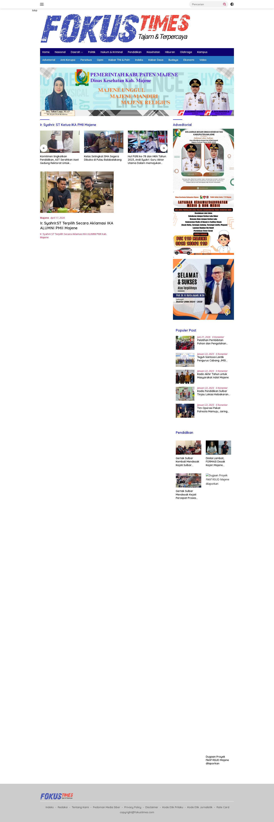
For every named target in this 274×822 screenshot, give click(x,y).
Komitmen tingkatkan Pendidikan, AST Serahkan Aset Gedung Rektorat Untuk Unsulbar (59, 160)
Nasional (60, 52)
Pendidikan (134, 52)
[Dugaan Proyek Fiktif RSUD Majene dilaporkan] (218, 613)
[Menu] (42, 4)
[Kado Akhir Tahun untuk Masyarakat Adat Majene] (185, 377)
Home (46, 52)
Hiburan (170, 52)
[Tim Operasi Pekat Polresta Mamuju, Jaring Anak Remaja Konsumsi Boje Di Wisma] (185, 411)
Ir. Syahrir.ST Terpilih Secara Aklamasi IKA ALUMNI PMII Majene (76, 225)
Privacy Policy (132, 807)
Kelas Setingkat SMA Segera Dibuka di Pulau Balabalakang (103, 158)
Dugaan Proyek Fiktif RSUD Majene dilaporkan (217, 760)
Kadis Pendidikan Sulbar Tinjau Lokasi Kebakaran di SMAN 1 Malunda (212, 392)
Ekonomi (188, 60)
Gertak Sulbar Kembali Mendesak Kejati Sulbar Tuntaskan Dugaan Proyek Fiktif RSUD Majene (187, 462)
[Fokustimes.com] (116, 28)
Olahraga (186, 52)
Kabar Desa (155, 60)
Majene (44, 217)
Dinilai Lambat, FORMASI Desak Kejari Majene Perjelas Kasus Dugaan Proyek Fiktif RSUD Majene (217, 462)
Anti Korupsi (67, 60)
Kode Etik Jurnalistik (199, 807)
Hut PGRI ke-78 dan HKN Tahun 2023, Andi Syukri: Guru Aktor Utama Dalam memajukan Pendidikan (147, 160)
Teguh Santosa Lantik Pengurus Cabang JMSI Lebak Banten (211, 358)
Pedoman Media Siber (106, 807)
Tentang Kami (80, 807)
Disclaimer (151, 807)
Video (203, 60)
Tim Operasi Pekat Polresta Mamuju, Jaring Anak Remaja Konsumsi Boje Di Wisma (212, 409)
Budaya (173, 60)
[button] (224, 4)
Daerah (75, 52)
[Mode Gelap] (232, 4)
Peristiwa (86, 60)
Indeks (139, 60)
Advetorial (48, 60)
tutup (34, 10)
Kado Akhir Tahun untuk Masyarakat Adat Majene (213, 375)
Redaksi (63, 807)
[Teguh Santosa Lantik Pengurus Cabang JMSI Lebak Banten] (185, 360)
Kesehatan (153, 52)
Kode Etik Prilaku (172, 807)
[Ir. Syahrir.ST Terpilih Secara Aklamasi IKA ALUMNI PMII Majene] (77, 192)
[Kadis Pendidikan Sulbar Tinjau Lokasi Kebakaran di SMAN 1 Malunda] (185, 394)
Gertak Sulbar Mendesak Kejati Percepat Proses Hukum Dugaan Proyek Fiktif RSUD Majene (187, 494)
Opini (100, 60)
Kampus (202, 52)
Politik (91, 52)
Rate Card (223, 807)
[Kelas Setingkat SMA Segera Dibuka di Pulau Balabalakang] (104, 142)
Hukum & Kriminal (112, 52)
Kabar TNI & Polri (119, 60)
